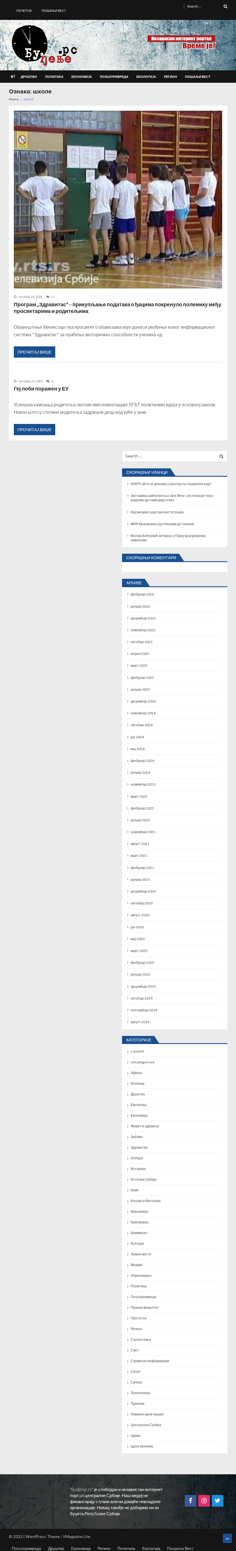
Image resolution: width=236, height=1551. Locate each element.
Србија (136, 1382)
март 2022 (139, 796)
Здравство (139, 1147)
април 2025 (140, 653)
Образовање (141, 1275)
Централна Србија (146, 1425)
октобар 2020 (142, 903)
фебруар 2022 (142, 808)
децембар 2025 (143, 618)
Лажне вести (141, 1254)
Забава (136, 1137)
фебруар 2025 (142, 677)
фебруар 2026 (142, 594)
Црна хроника (142, 1446)
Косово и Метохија (146, 1201)
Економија (81, 76)
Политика (54, 76)
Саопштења (141, 1339)
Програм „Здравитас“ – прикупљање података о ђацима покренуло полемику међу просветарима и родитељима (117, 307)
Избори (137, 1158)
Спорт (136, 1371)
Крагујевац (139, 1211)
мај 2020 (137, 939)
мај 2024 (137, 749)
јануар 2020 (140, 974)
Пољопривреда (114, 76)
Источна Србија (144, 1179)
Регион (170, 76)
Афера (136, 1073)
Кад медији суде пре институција (157, 512)
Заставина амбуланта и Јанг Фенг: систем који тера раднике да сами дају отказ (172, 497)
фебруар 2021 (142, 867)
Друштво (29, 76)
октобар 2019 (142, 998)
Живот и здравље (145, 1126)
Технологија (140, 1393)
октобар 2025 (142, 642)
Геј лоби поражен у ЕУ (41, 389)
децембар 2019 (143, 986)
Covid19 (137, 1051)
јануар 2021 (140, 879)
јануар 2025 (140, 689)
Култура (137, 1243)
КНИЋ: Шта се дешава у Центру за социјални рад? (171, 484)
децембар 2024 (143, 701)
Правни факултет (145, 1307)
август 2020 (140, 915)
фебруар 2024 (142, 760)
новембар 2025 (143, 630)
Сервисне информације (150, 1361)
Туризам (137, 1403)
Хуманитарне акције (147, 1414)
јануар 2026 (140, 606)
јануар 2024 (140, 772)
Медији (136, 1265)
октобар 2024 (142, 725)
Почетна (24, 10)
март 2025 (139, 665)
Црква (135, 1435)
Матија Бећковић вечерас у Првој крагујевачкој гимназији (168, 538)
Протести (138, 1318)
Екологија (146, 76)
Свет (135, 1350)
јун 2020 (137, 927)
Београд (137, 1083)
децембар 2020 (143, 891)
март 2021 (139, 855)
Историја (138, 1169)
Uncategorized (142, 1062)
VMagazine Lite (76, 1536)
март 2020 (139, 951)
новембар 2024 (143, 713)
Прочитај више (35, 352)
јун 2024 (137, 737)
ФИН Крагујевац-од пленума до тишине (162, 524)
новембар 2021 (143, 832)
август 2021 (140, 844)
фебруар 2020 (142, 962)
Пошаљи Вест (54, 10)
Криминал (139, 1233)
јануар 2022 (140, 820)
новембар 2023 (143, 784)
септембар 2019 (144, 1010)
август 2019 (140, 1022)
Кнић (135, 1190)
